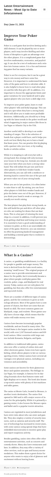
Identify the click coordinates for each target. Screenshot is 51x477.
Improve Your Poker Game (20, 37)
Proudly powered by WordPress (15, 474)
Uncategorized (24, 246)
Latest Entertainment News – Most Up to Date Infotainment (20, 9)
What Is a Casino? (18, 255)
